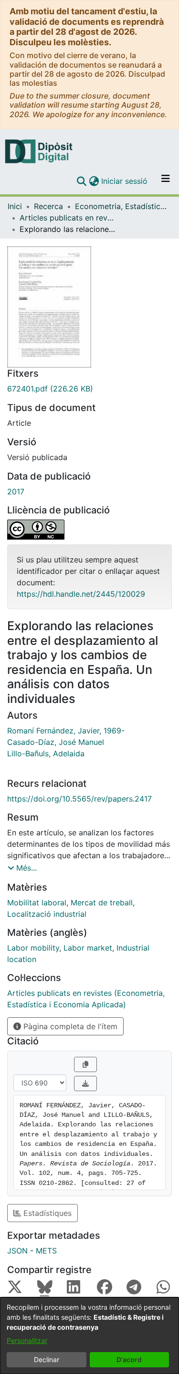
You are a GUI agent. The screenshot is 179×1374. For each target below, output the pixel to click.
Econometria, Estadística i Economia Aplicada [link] (122, 206)
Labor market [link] (87, 948)
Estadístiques (46, 1213)
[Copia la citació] (85, 1064)
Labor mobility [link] (33, 948)
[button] (81, 181)
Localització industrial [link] (46, 914)
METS (46, 1250)
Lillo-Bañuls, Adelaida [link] (45, 753)
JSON (17, 1250)
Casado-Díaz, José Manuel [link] (55, 742)
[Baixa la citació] (85, 1083)
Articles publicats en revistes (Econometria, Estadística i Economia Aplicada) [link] (67, 217)
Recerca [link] (48, 206)
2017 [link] (15, 491)
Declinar (46, 1359)
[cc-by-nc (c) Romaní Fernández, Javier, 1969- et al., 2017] (89, 530)
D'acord (129, 1359)
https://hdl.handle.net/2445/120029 (81, 594)
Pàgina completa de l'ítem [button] (69, 1026)
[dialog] (89, 1335)
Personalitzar (27, 1340)
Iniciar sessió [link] (124, 181)
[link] (89, 388)
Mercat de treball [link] (102, 902)
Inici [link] (15, 206)
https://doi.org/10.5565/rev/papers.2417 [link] (79, 798)
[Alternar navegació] (165, 181)
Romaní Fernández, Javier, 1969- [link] (66, 730)
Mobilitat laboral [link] (36, 902)
